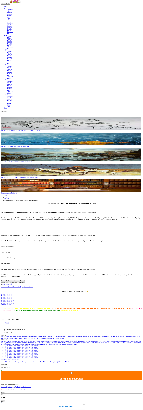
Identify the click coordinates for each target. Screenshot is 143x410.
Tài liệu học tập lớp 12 (8, 303)
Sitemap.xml (18, 362)
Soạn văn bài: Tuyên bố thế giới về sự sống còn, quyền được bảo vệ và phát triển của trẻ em (25, 341)
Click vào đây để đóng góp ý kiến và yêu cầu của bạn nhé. (16, 387)
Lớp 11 (6, 79)
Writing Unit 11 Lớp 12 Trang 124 (10, 359)
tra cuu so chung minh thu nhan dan (63, 308)
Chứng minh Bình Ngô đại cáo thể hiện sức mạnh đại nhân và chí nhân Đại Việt (96, 336)
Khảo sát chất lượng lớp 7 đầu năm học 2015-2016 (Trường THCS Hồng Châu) (56, 344)
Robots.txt (35, 362)
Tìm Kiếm (3, 111)
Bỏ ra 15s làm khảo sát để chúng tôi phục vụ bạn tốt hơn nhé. (17, 287)
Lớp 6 (5, 8)
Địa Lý (9, 17)
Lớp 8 (5, 35)
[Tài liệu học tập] (16, 3)
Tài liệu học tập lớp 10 (8, 300)
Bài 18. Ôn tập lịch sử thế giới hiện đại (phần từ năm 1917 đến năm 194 (19, 345)
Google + (6, 323)
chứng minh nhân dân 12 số (86, 308)
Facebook (67, 292)
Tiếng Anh (10, 18)
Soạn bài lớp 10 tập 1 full (126, 341)
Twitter (77, 292)
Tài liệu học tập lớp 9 (7, 298)
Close (2, 401)
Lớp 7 (5, 21)
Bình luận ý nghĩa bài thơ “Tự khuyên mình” (63, 336)
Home (5, 195)
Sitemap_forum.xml (27, 362)
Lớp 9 (5, 50)
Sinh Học (9, 12)
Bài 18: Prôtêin (31, 344)
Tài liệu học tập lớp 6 (7, 294)
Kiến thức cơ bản (6, 304)
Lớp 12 (6, 94)
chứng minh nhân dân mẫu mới (121, 308)
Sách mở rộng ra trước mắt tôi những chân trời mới (14, 336)
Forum (5, 6)
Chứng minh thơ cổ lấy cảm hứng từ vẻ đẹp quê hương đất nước (26, 308)
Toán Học (9, 9)
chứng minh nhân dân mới (69, 310)
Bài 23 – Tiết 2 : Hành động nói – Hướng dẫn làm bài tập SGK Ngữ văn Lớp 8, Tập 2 (41, 338)
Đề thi (9, 20)
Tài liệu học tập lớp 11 (8, 301)
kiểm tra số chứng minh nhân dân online (28, 310)
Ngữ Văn (9, 14)
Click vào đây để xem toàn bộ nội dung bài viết (12, 280)
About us (11, 362)
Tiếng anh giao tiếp (7, 284)
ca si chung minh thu (103, 308)
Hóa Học (9, 41)
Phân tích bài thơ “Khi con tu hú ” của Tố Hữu (39, 336)
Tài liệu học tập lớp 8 (7, 297)
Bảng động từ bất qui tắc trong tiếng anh (16, 389)
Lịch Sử (9, 15)
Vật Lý (9, 11)
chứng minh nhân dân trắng (52, 310)
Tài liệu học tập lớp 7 (7, 295)
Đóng (2, 392)
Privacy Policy (5, 362)
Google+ (72, 292)
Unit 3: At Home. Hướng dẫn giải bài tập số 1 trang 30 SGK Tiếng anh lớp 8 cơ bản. (85, 342)
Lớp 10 (6, 64)
